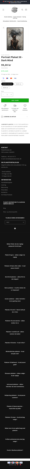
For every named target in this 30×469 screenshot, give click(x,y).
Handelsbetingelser (6, 182)
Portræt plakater (18, 135)
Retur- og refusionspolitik (10, 212)
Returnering (4, 187)
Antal (2, 91)
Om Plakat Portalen (6, 194)
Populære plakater (7, 135)
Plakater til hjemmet (20, 131)
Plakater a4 (21, 129)
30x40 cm (18, 84)
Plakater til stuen (23, 133)
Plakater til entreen (7, 131)
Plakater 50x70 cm (12, 129)
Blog (4, 208)
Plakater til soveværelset (9, 133)
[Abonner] (23, 222)
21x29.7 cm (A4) (7, 84)
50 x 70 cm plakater (16, 126)
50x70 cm (5, 87)
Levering (3, 185)
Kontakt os (4, 192)
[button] (3, 10)
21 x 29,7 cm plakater (20, 124)
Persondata (4, 190)
